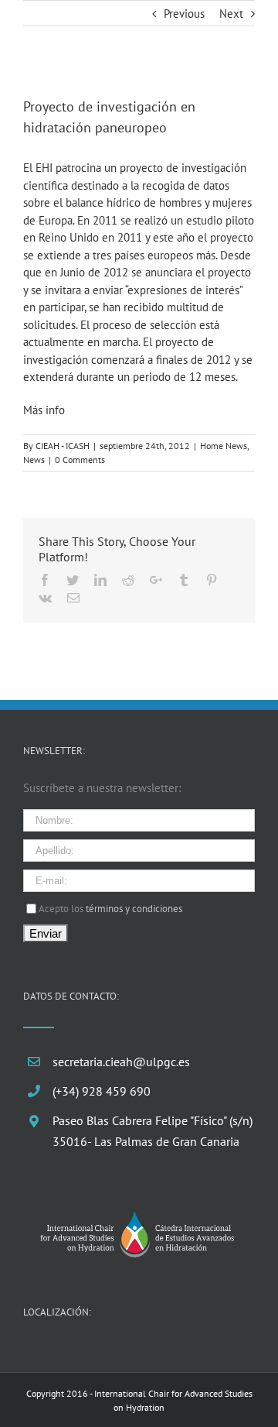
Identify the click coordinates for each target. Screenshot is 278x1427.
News (34, 459)
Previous (184, 13)
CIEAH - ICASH (63, 445)
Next (231, 13)
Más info (44, 410)
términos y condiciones (134, 908)
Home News (223, 445)
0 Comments (80, 459)
